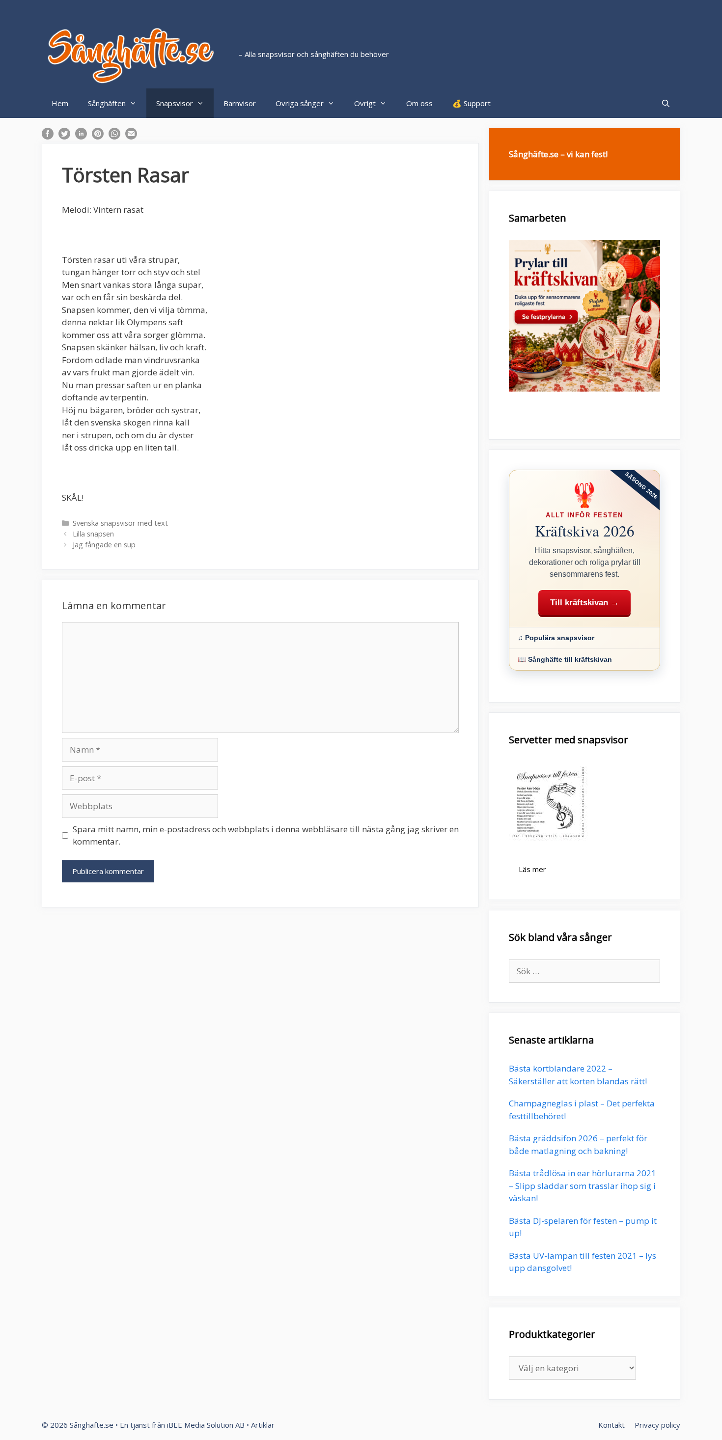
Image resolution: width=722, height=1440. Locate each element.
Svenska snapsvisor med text (120, 523)
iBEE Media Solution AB (206, 1425)
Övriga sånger (300, 103)
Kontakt (611, 1425)
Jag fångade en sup (104, 544)
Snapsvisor (174, 103)
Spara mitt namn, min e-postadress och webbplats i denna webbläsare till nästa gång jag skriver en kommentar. (266, 835)
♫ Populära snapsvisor (556, 638)
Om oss (419, 103)
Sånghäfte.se (91, 1425)
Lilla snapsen (93, 533)
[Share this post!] (48, 136)
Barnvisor (239, 103)
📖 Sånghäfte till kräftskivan (565, 659)
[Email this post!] (131, 136)
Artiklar (263, 1425)
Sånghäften (107, 103)
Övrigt (365, 103)
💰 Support (471, 103)
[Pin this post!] (98, 136)
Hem (60, 103)
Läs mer (532, 869)
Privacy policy (657, 1425)
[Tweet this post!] (64, 136)
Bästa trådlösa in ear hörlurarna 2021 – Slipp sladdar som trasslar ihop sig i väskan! (582, 1185)
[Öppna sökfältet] (665, 103)
